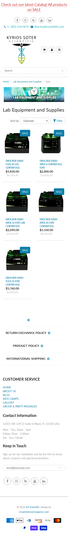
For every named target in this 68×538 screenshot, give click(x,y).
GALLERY (8, 402)
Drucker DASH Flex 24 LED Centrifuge (14, 164)
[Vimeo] (50, 20)
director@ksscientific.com (49, 26)
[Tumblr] (33, 20)
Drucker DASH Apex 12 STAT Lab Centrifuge (15, 223)
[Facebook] (17, 20)
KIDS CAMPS (11, 398)
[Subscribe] (60, 468)
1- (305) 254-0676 (18, 26)
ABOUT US (9, 391)
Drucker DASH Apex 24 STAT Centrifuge (48, 223)
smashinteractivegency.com (34, 511)
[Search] (62, 71)
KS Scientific (32, 507)
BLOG (6, 395)
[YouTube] (41, 20)
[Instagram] (25, 20)
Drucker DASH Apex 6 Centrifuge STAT (51, 164)
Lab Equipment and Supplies (27, 81)
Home (6, 81)
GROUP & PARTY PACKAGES (20, 406)
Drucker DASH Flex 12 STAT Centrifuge (14, 281)
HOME (7, 387)
